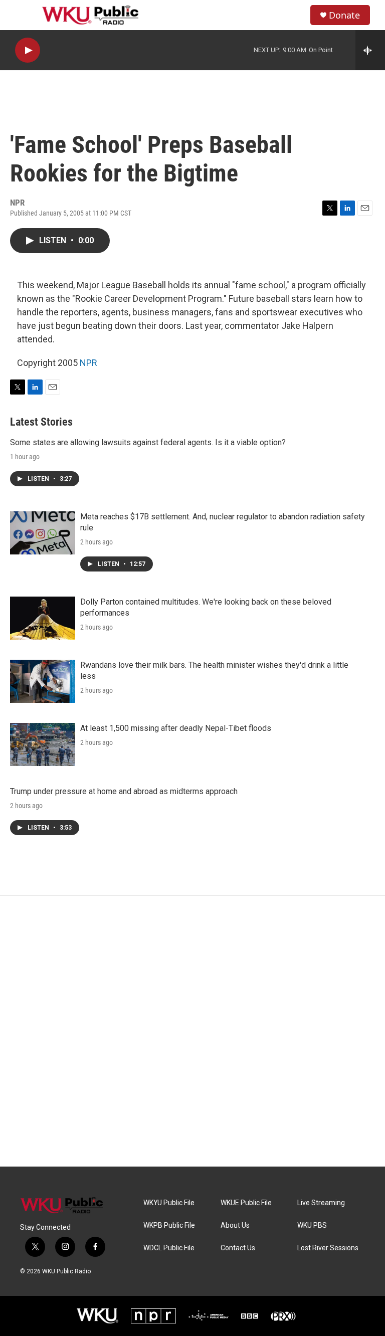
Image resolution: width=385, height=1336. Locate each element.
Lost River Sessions (327, 1248)
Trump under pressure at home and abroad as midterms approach (124, 791)
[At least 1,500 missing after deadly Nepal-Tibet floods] (42, 744)
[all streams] (370, 50)
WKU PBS (312, 1225)
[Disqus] (192, 1031)
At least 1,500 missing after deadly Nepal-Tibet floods (175, 728)
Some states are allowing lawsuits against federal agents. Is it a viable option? (148, 442)
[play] (28, 50)
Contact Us (238, 1248)
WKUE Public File (246, 1203)
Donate (344, 15)
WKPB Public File (169, 1225)
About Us (235, 1225)
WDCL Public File (169, 1248)
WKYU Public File (169, 1203)
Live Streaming (321, 1203)
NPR (88, 362)
